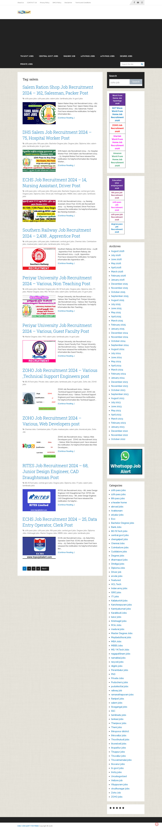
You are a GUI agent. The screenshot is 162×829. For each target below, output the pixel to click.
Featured (116, 580)
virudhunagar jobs (120, 788)
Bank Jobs (116, 527)
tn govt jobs (27, 56)
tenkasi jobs (117, 719)
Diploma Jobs (84, 143)
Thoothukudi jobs (120, 739)
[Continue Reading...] (66, 118)
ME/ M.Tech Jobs (51, 292)
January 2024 (118, 378)
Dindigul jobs (117, 563)
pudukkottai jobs (119, 686)
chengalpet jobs (119, 539)
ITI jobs (54, 429)
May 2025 (116, 312)
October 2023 (118, 390)
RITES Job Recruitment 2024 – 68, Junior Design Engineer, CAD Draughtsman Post (55, 471)
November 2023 (119, 386)
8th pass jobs (42, 143)
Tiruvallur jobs (118, 756)
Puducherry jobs (119, 682)
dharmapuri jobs (119, 559)
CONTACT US (32, 2)
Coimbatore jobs (43, 429)
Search (142, 64)
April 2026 (116, 267)
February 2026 (118, 275)
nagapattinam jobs (120, 653)
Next (44, 569)
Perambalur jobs (119, 670)
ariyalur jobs (117, 514)
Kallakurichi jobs (119, 600)
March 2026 (117, 271)
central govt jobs (48, 56)
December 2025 (119, 284)
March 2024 (117, 369)
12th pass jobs (88, 56)
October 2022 (118, 439)
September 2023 (119, 394)
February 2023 (118, 422)
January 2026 (118, 279)
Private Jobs (26, 64)
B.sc (113, 519)
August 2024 (117, 349)
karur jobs (116, 617)
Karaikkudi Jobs (119, 613)
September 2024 (120, 345)
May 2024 (116, 361)
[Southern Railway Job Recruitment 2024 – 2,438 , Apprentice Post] (39, 259)
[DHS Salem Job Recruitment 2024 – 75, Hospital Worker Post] (39, 161)
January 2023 (117, 427)
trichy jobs (65, 244)
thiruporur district (120, 731)
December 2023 (119, 382)
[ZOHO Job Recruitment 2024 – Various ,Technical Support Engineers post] (39, 399)
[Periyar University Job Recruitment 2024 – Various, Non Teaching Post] (39, 306)
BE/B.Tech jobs (62, 289)
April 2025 (116, 316)
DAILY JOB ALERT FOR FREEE (28, 826)
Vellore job (117, 780)
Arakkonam (54, 241)
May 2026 (116, 263)
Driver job (50, 194)
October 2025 (118, 292)
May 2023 (116, 410)
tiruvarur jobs (118, 764)
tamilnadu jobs (66, 99)
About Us (21, 2)
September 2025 (119, 296)
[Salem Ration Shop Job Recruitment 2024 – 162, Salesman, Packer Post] (39, 113)
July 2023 (116, 402)
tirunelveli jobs (85, 429)
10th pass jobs (107, 56)
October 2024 (118, 341)
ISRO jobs (116, 592)
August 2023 (117, 398)
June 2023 (116, 406)
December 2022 (119, 431)
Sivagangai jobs (119, 707)
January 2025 (117, 328)
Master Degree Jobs (35, 292)
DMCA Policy (57, 2)
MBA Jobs (116, 641)
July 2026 (116, 255)
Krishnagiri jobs (60, 194)
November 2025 (119, 288)
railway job (69, 56)
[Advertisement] (81, 35)
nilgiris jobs (116, 666)
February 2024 (118, 373)
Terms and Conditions (83, 2)
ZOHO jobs (116, 796)
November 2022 (119, 435)
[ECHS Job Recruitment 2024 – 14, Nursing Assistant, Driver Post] (39, 211)
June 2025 (116, 308)
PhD (44, 337)
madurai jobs (32, 244)
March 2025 (117, 320)
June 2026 (116, 259)
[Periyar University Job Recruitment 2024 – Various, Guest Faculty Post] (39, 351)
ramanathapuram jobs (122, 694)
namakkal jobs (118, 657)
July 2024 (116, 353)
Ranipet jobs (117, 698)
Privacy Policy (44, 2)
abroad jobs (117, 506)
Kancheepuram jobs (121, 604)
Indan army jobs (119, 588)
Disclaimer (68, 2)
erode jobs (116, 576)
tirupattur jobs (118, 747)
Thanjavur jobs (118, 723)
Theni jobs (116, 727)
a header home (119, 502)
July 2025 (115, 304)
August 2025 (117, 300)
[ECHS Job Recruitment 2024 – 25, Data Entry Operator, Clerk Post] (39, 548)
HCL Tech (116, 584)
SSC (113, 711)
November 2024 (119, 337)
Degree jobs (126, 56)
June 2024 (116, 357)
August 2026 (117, 251)
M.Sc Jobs (116, 625)
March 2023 (117, 418)
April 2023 (116, 414)
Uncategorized (119, 776)
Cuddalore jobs (119, 551)
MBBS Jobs (72, 194)
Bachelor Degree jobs (58, 143)
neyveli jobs (117, 662)
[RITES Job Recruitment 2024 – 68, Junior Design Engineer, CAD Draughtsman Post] (39, 500)
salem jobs (54, 99)
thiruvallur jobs (118, 735)
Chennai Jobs (80, 241)
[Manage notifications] (157, 824)
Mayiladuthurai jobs (121, 637)
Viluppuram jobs (119, 784)
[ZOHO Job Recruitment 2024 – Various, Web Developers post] (39, 447)
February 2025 (118, 324)
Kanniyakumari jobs (121, 608)
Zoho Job (87, 382)
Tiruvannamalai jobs (121, 760)
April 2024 (116, 365)
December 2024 (119, 333)
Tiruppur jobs (118, 751)
